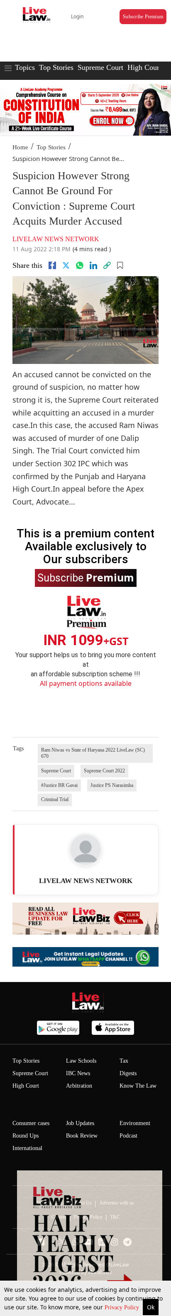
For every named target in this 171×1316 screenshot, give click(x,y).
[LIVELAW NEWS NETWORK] (85, 849)
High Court (25, 1086)
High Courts (145, 67)
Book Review (82, 1136)
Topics (25, 67)
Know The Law (138, 1086)
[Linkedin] (93, 265)
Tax (124, 1061)
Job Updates (80, 1123)
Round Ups (25, 1136)
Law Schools (81, 1061)
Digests (128, 1073)
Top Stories (56, 67)
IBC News (78, 1073)
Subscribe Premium (143, 17)
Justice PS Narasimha (111, 785)
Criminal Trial (54, 799)
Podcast (128, 1136)
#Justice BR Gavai (59, 785)
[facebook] (52, 265)
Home (20, 147)
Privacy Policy (123, 1307)
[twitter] (66, 265)
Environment (135, 1123)
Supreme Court (100, 67)
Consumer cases (30, 1123)
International (27, 1148)
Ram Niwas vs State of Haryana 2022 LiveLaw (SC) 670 (93, 753)
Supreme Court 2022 (104, 771)
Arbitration (79, 1086)
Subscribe (85, 577)
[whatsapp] (79, 265)
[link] (107, 265)
